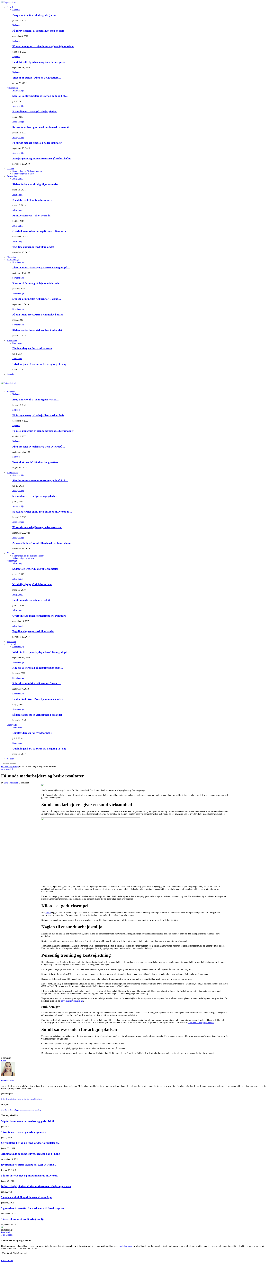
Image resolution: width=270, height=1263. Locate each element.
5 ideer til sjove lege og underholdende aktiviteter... (30, 1175)
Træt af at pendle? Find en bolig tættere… (36, 77)
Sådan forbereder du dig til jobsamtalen (35, 184)
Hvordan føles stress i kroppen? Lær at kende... (28, 1164)
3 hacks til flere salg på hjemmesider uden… (37, 283)
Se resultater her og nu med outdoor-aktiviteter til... (30, 1142)
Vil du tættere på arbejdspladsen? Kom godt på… (41, 267)
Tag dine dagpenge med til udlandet (33, 246)
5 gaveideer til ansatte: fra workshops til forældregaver (32, 1208)
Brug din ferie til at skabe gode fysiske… (35, 15)
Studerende (12, 340)
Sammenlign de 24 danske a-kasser (27, 171)
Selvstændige (13, 259)
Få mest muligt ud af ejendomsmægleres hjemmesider (43, 46)
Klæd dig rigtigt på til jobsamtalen (32, 199)
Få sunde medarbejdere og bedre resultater (37, 142)
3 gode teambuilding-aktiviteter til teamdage (26, 1197)
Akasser (10, 168)
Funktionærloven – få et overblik (31, 215)
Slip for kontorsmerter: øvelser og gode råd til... (28, 1121)
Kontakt (10, 374)
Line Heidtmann (11, 783)
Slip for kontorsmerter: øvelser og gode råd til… (40, 95)
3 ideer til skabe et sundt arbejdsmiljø (22, 1219)
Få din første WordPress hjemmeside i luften (37, 314)
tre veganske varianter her (72, 1001)
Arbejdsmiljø (12, 88)
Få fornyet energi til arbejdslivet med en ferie (38, 30)
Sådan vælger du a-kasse (23, 173)
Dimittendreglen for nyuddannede (32, 348)
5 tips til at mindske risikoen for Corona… (36, 298)
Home (4, 766)
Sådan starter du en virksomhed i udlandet (37, 330)
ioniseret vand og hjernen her (201, 1022)
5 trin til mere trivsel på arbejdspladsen (34, 111)
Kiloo (48, 912)
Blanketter (11, 257)
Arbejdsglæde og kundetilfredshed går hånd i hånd (41, 158)
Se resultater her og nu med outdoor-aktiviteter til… (42, 127)
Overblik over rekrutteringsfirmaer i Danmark (39, 231)
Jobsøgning (12, 176)
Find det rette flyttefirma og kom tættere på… (38, 62)
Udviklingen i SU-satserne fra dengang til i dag (39, 364)
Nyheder (10, 7)
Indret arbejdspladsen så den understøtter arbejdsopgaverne (36, 1186)
